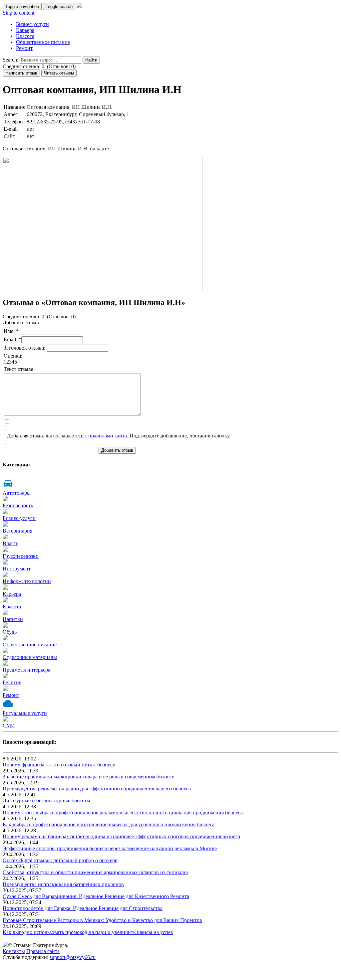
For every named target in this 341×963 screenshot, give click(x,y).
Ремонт (24, 48)
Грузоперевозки (21, 556)
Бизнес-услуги (32, 24)
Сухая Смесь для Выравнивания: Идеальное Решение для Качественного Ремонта (96, 896)
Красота (25, 36)
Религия (12, 682)
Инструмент (17, 568)
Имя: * (11, 331)
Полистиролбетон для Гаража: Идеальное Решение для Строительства (83, 908)
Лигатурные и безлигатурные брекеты (46, 800)
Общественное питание (43, 42)
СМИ (9, 725)
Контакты (14, 951)
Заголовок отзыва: (25, 348)
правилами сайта (107, 435)
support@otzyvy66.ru (73, 957)
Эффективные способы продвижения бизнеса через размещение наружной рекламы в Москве (110, 848)
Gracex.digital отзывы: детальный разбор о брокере (60, 860)
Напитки (13, 619)
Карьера (25, 30)
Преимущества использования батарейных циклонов (63, 884)
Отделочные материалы (30, 657)
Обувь (10, 632)
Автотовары (17, 493)
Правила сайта (43, 951)
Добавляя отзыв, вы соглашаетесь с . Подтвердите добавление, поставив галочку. (118, 435)
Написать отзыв (21, 73)
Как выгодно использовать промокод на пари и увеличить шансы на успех (88, 932)
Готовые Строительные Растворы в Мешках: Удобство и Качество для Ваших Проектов (102, 920)
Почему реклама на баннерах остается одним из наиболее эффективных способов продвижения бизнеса (121, 836)
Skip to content (18, 13)
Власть (10, 543)
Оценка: (13, 356)
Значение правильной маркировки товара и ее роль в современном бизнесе (88, 776)
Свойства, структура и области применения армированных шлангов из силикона (95, 872)
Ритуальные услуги (25, 713)
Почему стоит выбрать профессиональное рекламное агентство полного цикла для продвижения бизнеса (123, 812)
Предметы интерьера (26, 670)
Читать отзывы (59, 73)
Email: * (12, 339)
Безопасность (18, 505)
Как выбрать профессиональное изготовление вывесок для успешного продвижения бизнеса (108, 824)
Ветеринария (17, 531)
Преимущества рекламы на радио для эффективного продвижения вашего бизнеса (97, 788)
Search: (10, 60)
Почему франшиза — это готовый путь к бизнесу (59, 764)
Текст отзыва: (19, 369)
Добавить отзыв (117, 450)
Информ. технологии (27, 581)
